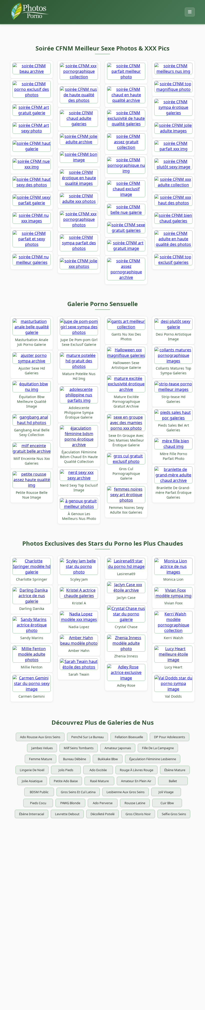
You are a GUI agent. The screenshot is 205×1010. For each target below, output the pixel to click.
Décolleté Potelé (102, 814)
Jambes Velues (42, 748)
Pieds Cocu (38, 803)
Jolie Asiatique (32, 781)
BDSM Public (39, 792)
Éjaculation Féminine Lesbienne (152, 759)
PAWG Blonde (70, 803)
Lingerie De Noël (32, 770)
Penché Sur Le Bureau (87, 737)
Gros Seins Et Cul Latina (78, 792)
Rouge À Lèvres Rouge (136, 770)
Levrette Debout (67, 814)
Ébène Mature (174, 770)
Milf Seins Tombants (79, 748)
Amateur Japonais (117, 748)
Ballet (173, 781)
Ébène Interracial (31, 814)
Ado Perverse (102, 803)
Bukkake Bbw (108, 759)
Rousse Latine (134, 803)
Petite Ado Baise (66, 781)
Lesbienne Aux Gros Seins (125, 792)
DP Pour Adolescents (169, 737)
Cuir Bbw (167, 803)
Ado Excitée (98, 770)
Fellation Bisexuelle (129, 737)
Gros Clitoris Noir (138, 814)
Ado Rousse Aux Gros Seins (40, 737)
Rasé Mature (99, 781)
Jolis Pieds (65, 770)
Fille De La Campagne (158, 748)
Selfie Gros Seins (174, 814)
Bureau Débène (74, 759)
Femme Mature (40, 759)
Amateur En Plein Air (136, 781)
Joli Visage (166, 792)
